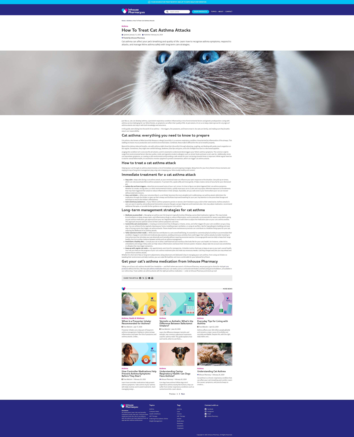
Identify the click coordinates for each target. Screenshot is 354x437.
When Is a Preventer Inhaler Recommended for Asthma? (136, 322)
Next (183, 394)
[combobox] (177, 11)
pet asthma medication (155, 269)
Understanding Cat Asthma (211, 371)
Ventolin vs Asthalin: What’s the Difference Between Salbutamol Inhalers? (176, 323)
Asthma (129, 20)
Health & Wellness (136, 318)
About (220, 11)
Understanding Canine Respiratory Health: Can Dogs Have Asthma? (174, 373)
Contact (228, 11)
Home (123, 20)
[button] (140, 278)
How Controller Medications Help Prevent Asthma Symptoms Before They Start (139, 373)
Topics (213, 11)
